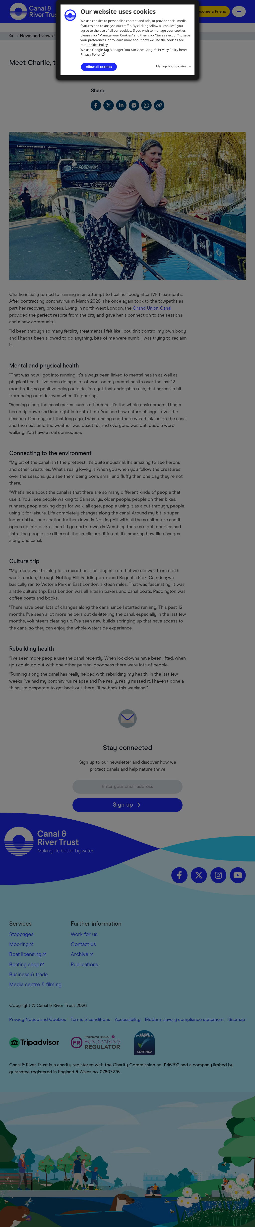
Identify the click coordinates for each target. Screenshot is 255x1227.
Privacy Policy (90, 54)
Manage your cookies (171, 66)
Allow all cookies (99, 66)
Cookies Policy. (97, 44)
